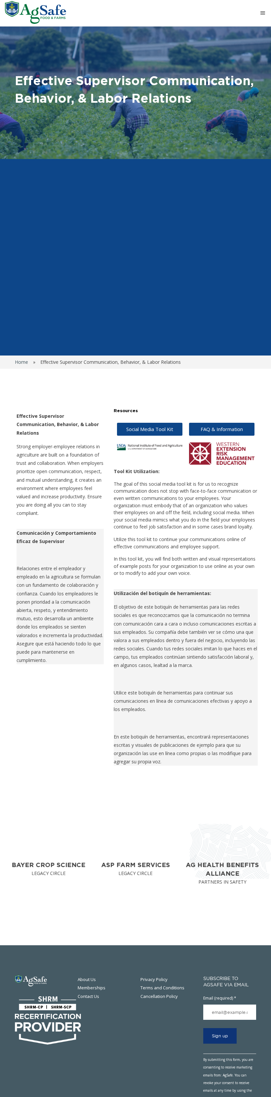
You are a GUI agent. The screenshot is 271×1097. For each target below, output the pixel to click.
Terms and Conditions (162, 988)
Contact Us (88, 996)
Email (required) (219, 998)
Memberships (91, 988)
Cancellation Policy (159, 996)
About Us (87, 979)
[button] (221, 429)
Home (21, 362)
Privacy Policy (154, 979)
